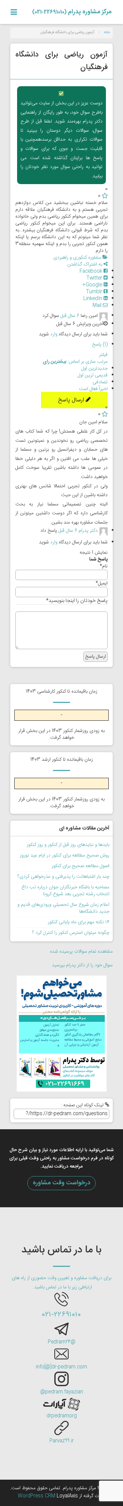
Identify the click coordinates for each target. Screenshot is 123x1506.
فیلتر (103, 355)
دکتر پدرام (88, 531)
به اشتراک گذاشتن (85, 264)
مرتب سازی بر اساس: (75, 362)
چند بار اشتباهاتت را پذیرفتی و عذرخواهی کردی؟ (63, 877)
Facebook (92, 271)
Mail (98, 305)
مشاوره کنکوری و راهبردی (77, 258)
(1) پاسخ (100, 344)
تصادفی (100, 382)
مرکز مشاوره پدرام (72, 12)
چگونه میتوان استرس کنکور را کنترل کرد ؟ (70, 933)
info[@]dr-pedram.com (61, 1367)
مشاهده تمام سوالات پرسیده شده (81, 952)
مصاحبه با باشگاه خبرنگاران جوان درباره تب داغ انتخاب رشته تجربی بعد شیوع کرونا (65, 890)
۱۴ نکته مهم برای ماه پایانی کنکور (78, 922)
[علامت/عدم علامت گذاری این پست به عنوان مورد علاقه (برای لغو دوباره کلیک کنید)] (105, 196)
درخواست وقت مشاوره (61, 1183)
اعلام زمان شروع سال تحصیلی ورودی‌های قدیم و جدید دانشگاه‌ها (63, 908)
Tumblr (95, 292)
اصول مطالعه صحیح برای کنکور (80, 866)
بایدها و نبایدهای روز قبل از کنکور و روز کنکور (68, 845)
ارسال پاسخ (72, 400)
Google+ (93, 285)
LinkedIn (93, 299)
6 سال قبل (69, 316)
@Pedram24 (62, 1342)
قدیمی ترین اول (93, 375)
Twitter (95, 278)
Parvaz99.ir (62, 1441)
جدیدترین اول (94, 368)
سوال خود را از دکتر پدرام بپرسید (82, 965)
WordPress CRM (37, 1496)
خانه (107, 32)
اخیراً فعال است (93, 389)
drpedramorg (61, 1416)
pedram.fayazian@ (61, 1392)
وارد (53, 334)
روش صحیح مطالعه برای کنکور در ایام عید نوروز (64, 855)
